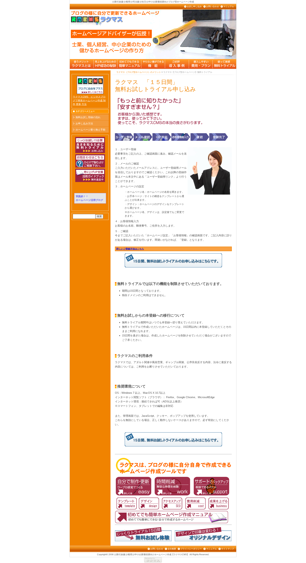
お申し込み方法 (84, 123)
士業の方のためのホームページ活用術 (105, 64)
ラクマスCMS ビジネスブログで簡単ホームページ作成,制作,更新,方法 (89, 100)
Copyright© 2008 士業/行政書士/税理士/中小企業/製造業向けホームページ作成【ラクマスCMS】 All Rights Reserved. (153, 554)
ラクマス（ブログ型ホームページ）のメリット (82, 64)
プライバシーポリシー (191, 549)
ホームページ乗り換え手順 (90, 129)
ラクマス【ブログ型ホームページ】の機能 (153, 64)
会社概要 (172, 549)
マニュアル (228, 6)
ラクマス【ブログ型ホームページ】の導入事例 (176, 64)
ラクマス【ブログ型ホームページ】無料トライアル (224, 64)
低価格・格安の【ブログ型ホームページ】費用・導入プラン (200, 64)
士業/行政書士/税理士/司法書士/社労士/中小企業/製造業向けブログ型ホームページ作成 (153, 2)
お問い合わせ (212, 6)
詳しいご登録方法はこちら (130, 248)
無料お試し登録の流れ (88, 117)
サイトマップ (227, 549)
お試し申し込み (194, 6)
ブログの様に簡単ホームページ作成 (129, 64)
